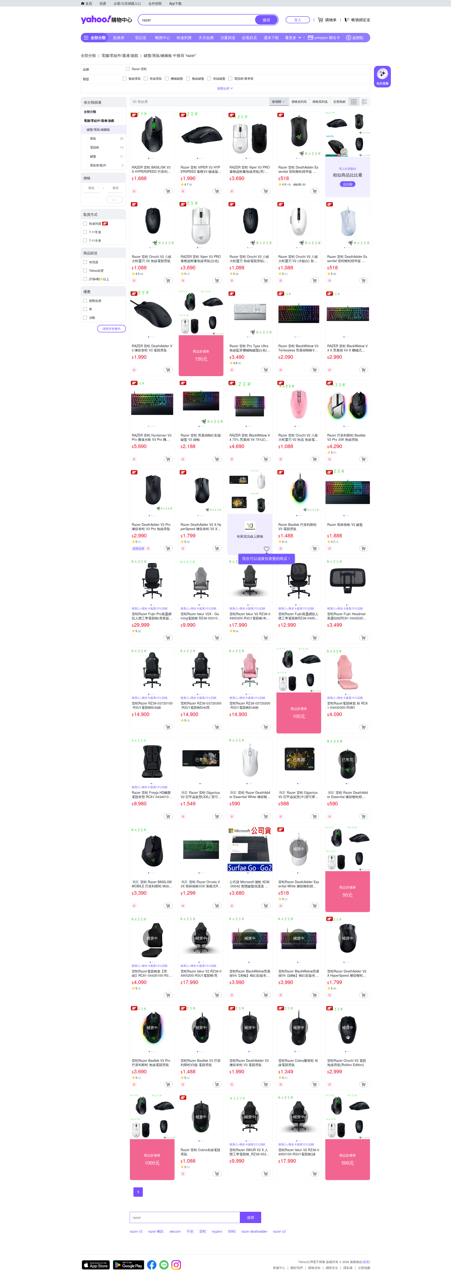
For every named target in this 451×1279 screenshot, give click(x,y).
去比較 (348, 184)
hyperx (217, 1231)
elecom (175, 1231)
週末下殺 (271, 37)
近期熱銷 (339, 101)
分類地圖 (364, 1267)
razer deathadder (254, 1231)
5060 (232, 1231)
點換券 (118, 37)
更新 (366, 1261)
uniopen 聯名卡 (327, 37)
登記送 (140, 37)
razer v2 (279, 1231)
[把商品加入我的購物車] (168, 191)
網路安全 (332, 1267)
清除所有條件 (111, 328)
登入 (297, 19)
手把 (190, 1231)
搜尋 (250, 1217)
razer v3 (136, 1231)
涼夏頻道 (227, 37)
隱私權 (348, 1267)
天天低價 (206, 37)
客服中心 (279, 1267)
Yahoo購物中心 (106, 19)
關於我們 (297, 1267)
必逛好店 (249, 37)
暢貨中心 (162, 37)
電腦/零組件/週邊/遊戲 (99, 120)
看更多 (290, 37)
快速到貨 (184, 37)
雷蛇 (202, 1231)
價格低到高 (299, 101)
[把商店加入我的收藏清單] (266, 549)
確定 (115, 199)
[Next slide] (171, 134)
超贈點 (358, 37)
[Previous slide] (133, 134)
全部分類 (90, 111)
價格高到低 (320, 101)
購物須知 (314, 1267)
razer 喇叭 (156, 1231)
